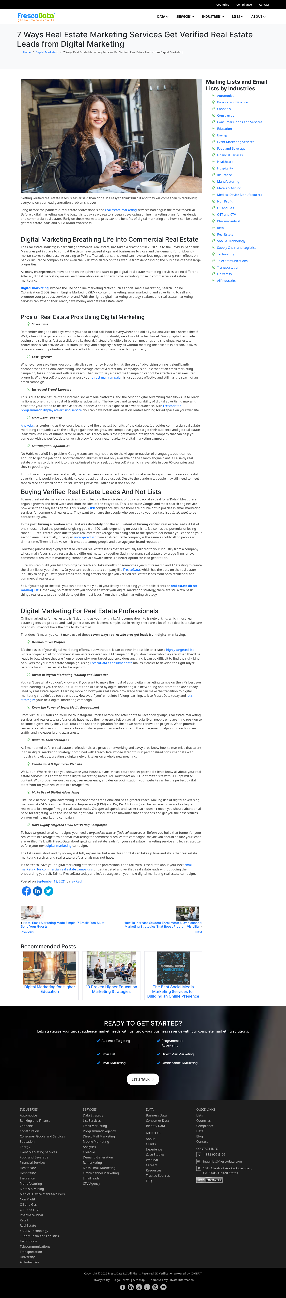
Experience (154, 1149)
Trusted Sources (158, 1175)
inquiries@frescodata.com (222, 1161)
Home (27, 52)
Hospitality (225, 168)
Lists (236, 16)
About (256, 16)
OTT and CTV (226, 214)
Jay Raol (76, 881)
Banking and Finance (232, 102)
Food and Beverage (231, 148)
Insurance (224, 175)
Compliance (244, 4)
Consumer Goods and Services (239, 122)
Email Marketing (95, 1126)
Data (161, 16)
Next (198, 932)
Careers (151, 1165)
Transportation (228, 267)
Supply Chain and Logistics (236, 247)
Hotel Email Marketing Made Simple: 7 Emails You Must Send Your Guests (62, 924)
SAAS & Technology (231, 241)
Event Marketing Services (235, 142)
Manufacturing (228, 181)
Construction (226, 115)
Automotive (225, 95)
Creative (89, 1152)
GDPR (90, 508)
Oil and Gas (225, 208)
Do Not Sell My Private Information (171, 1280)
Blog (199, 1136)
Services (183, 16)
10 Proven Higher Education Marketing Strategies (111, 989)
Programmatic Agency (99, 1131)
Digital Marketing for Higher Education (49, 989)
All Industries (226, 280)
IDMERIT (196, 1273)
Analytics (27, 425)
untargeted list (85, 537)
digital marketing (59, 845)
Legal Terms (121, 1280)
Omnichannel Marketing (101, 1173)
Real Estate (225, 234)
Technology (225, 254)
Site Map (139, 1280)
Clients (151, 1144)
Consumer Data (157, 1120)
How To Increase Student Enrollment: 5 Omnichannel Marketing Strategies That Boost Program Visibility (163, 924)
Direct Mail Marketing (99, 1136)
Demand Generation (98, 1157)
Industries (211, 16)
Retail (221, 228)
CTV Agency (91, 1183)
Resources (153, 1170)
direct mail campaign (107, 377)
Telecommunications (232, 261)
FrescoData (131, 569)
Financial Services (230, 155)
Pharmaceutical (228, 221)
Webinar (152, 1160)
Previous (27, 932)
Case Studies (155, 1154)
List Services (92, 1120)
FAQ (149, 1181)
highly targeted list (180, 650)
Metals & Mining (229, 188)
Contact (264, 4)
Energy (222, 135)
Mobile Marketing (96, 1141)
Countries (222, 4)
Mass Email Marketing (99, 1168)
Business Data (156, 1115)
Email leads (91, 1178)
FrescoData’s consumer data (111, 663)
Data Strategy (93, 1115)
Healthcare (225, 162)
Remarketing (92, 1162)
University (224, 274)
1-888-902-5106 (214, 1154)
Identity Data (155, 1126)
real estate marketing (121, 210)
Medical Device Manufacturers (239, 195)
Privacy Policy (101, 1280)
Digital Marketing (47, 52)
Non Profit (224, 201)
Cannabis (224, 109)
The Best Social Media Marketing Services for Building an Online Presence (173, 992)
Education (224, 129)
